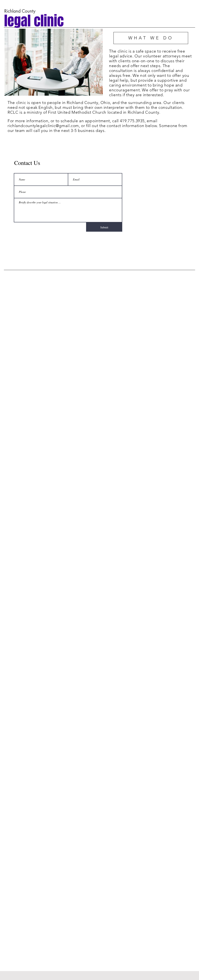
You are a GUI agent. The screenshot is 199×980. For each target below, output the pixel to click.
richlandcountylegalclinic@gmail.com (43, 125)
